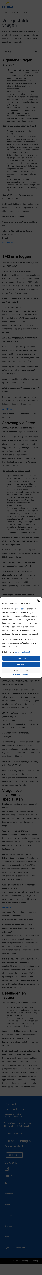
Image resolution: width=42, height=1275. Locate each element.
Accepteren (21, 658)
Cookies (16, 674)
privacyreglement (22, 652)
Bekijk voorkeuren (21, 670)
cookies (19, 609)
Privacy (24, 674)
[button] (39, 600)
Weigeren (21, 664)
